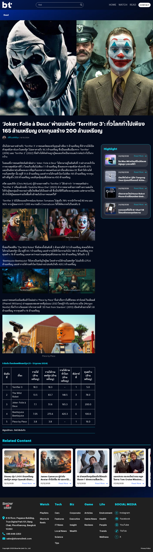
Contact (145, 5)
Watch (123, 4)
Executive (75, 518)
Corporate (75, 512)
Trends (103, 530)
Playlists (44, 512)
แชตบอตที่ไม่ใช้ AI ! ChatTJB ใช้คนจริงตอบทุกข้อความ (131, 211)
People (103, 524)
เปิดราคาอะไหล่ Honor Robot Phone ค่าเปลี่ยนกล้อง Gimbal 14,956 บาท (131, 196)
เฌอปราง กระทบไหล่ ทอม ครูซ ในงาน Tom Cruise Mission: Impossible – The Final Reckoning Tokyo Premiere (128, 481)
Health (102, 518)
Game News (91, 518)
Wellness (104, 536)
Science (59, 536)
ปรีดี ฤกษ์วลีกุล (13, 137)
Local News (61, 530)
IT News (59, 524)
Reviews (89, 524)
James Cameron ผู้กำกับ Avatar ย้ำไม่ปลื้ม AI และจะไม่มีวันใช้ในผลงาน (55, 479)
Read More (139, 156)
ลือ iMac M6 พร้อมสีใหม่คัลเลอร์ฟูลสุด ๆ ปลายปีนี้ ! (132, 162)
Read (133, 4)
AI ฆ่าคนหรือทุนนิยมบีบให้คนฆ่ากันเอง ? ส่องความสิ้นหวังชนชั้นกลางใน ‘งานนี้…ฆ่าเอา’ (92, 479)
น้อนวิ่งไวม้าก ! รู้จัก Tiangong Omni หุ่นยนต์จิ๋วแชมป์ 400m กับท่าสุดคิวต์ (131, 180)
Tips (57, 542)
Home (112, 4)
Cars (57, 512)
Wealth (73, 530)
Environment (105, 512)
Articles (89, 512)
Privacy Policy (146, 548)
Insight (73, 524)
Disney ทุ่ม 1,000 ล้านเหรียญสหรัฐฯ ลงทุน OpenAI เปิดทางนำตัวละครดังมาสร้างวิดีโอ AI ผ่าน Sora (19, 481)
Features (59, 518)
